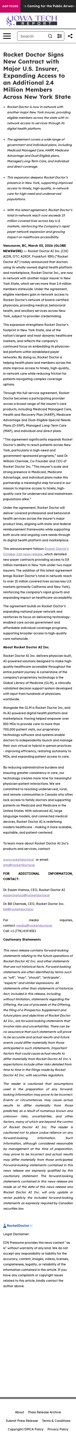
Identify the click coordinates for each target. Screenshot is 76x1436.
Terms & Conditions (56, 1421)
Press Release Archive (44, 1412)
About (19, 1412)
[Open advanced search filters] (59, 36)
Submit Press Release (22, 1421)
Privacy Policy (57, 1429)
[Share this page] (70, 36)
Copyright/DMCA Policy (25, 1429)
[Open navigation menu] (7, 36)
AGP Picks (10, 6)
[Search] (50, 36)
